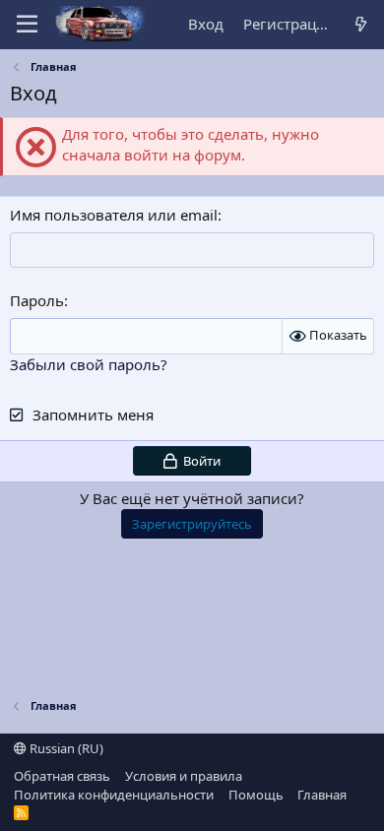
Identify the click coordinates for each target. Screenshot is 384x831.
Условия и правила (183, 776)
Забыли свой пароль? (88, 364)
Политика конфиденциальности (114, 794)
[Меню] (27, 24)
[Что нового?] (361, 24)
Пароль (37, 300)
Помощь (256, 794)
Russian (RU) (65, 748)
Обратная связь (62, 776)
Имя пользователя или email (114, 214)
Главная (322, 794)
